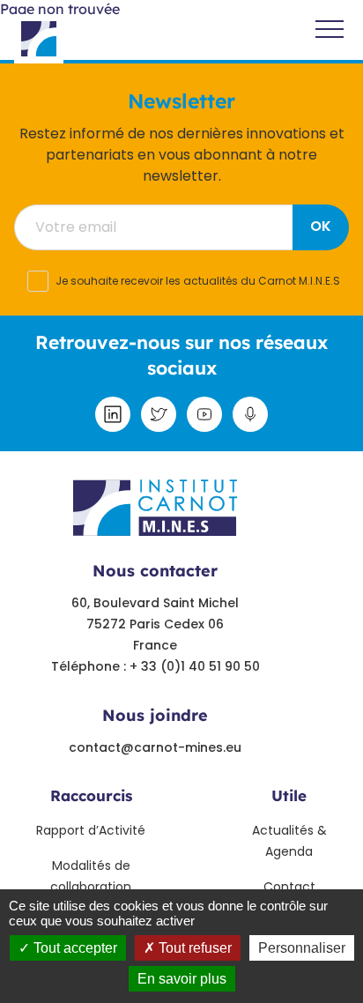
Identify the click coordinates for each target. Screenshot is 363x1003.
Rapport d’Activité (90, 830)
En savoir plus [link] (181, 978)
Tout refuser (193, 947)
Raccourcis (91, 795)
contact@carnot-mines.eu (155, 747)
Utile (289, 795)
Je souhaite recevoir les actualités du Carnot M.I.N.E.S (198, 280)
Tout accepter (73, 947)
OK (320, 226)
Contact (289, 886)
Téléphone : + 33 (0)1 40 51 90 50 (155, 666)
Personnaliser (301, 947)
